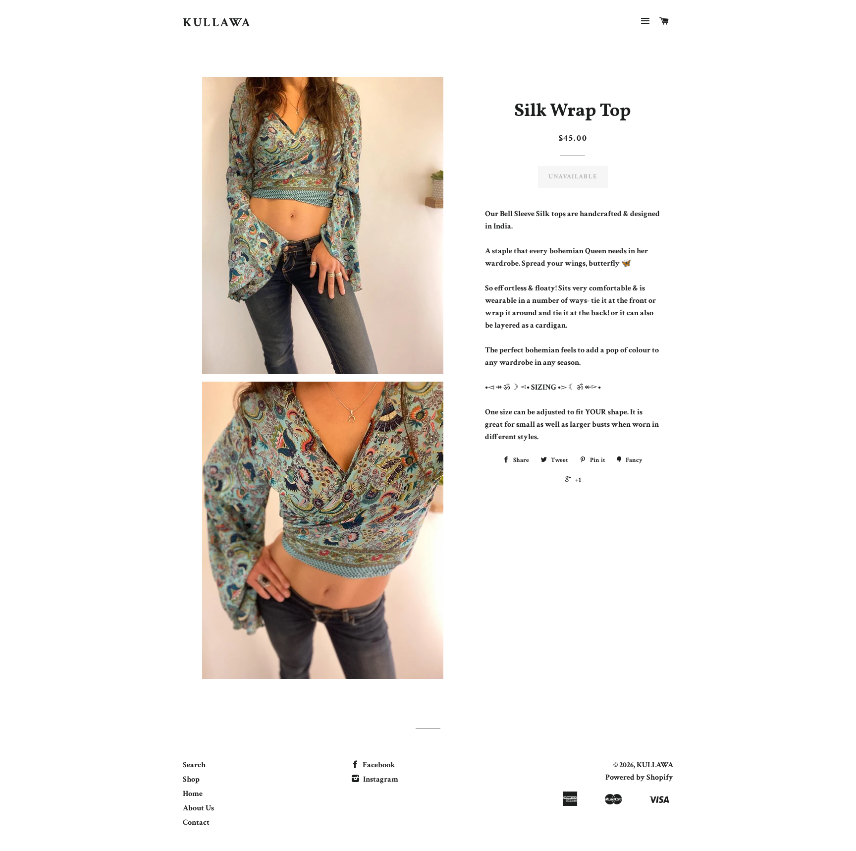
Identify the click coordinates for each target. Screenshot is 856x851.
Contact (196, 822)
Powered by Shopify (639, 777)
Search (194, 765)
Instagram (380, 779)
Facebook (378, 765)
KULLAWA (217, 22)
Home (193, 794)
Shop (191, 779)
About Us (198, 808)
